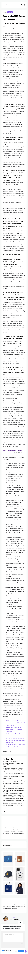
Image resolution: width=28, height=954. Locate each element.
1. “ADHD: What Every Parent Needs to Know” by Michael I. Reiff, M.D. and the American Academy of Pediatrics (14, 765)
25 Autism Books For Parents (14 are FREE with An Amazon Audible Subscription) (15, 740)
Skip (16, 951)
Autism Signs (12, 917)
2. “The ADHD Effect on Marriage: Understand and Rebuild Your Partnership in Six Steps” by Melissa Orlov (13, 770)
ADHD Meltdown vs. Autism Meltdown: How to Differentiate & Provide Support (15, 723)
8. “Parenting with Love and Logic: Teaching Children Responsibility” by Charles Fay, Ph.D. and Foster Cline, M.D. (13, 805)
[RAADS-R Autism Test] (5, 918)
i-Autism (10, 12)
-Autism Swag (8, 845)
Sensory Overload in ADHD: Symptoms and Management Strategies (14, 729)
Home (4, 12)
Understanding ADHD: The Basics (10, 761)
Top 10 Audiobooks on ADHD (11, 811)
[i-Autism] (6, 5)
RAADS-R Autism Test (14, 919)
